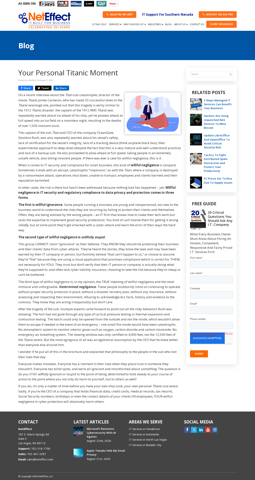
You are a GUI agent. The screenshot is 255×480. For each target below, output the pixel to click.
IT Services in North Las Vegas (148, 439)
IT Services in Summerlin (144, 434)
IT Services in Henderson (144, 429)
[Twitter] (194, 429)
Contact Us (197, 24)
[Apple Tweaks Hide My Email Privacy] (78, 453)
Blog (168, 24)
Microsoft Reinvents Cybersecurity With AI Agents (101, 432)
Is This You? (99, 24)
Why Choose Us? (134, 24)
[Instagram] (215, 429)
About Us (180, 24)
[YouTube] (208, 429)
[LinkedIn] (201, 429)
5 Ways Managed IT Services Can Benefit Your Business (218, 104)
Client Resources (221, 24)
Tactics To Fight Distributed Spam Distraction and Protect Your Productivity (216, 163)
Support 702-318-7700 (219, 14)
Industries (155, 24)
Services (114, 24)
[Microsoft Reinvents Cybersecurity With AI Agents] (78, 431)
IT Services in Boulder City (145, 445)
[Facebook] (187, 429)
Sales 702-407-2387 (120, 14)
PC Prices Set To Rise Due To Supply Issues (218, 180)
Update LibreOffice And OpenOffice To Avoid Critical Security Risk (217, 141)
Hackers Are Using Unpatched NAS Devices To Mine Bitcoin (216, 122)
